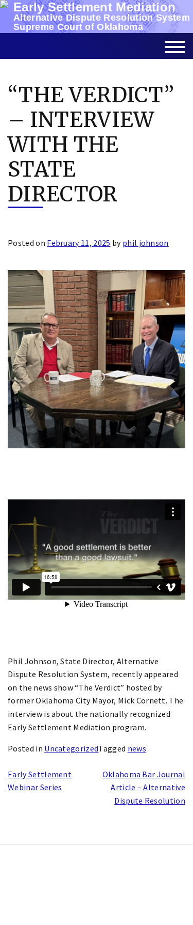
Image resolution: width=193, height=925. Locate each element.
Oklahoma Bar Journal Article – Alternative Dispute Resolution (143, 787)
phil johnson (145, 243)
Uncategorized (71, 748)
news (137, 748)
